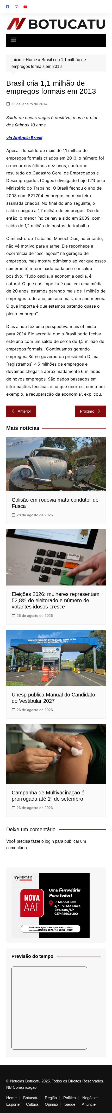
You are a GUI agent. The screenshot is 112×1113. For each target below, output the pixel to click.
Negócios (90, 1098)
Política (69, 1098)
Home (31, 59)
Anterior (24, 411)
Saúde (69, 1104)
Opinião (51, 1104)
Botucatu (30, 1098)
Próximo (87, 411)
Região (51, 1098)
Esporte (13, 1104)
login (49, 841)
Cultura (32, 1104)
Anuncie (89, 1104)
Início (16, 59)
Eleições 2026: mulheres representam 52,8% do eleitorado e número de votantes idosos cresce (55, 600)
